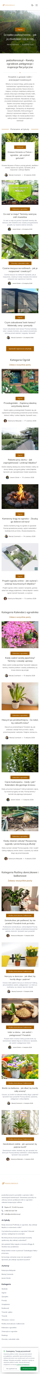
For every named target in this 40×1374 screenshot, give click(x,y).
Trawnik (4, 1316)
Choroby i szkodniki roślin (20, 263)
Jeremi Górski (6, 1278)
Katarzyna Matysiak (8, 1270)
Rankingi (5, 1335)
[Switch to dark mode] (32, 5)
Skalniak (4, 1289)
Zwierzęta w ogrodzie (9, 1331)
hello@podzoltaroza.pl (12, 1214)
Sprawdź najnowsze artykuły (20, 349)
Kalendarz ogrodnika (20, 209)
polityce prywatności (23, 1364)
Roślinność (20, 147)
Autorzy (5, 1265)
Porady (4, 1300)
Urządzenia (6, 1304)
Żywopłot (5, 1297)
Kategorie (6, 1284)
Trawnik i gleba (7, 1312)
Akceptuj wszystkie (28, 1368)
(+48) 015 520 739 (10, 1211)
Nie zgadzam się (11, 1368)
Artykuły (6, 1220)
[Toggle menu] (37, 5)
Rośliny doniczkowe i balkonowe (20, 915)
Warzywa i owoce (8, 1320)
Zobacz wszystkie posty (20, 364)
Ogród (20, 29)
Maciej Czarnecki (7, 1274)
